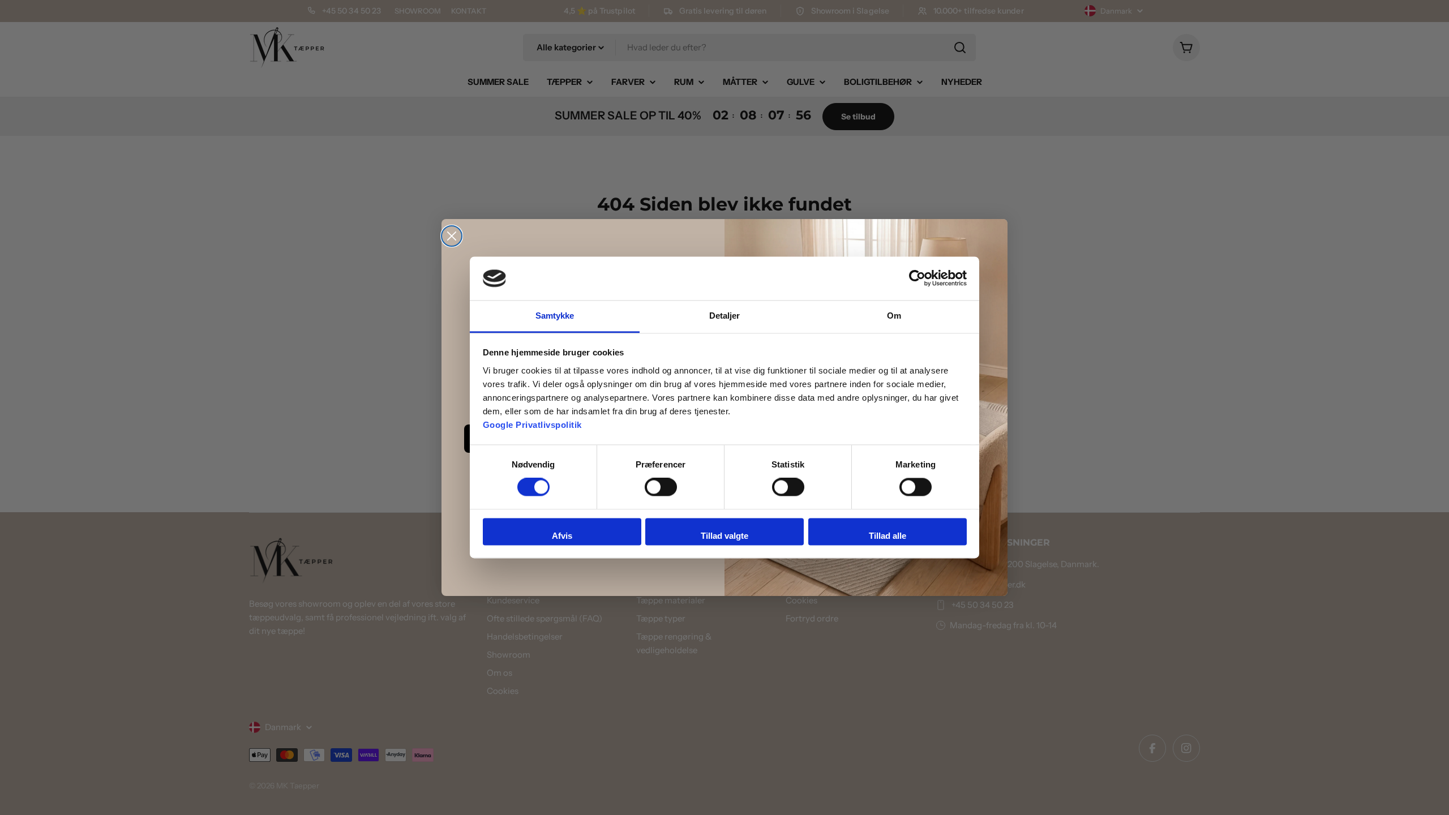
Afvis (562, 536)
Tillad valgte (724, 536)
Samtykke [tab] (555, 315)
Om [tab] (894, 315)
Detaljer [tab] (724, 315)
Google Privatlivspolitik (532, 425)
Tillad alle (887, 536)
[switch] (661, 487)
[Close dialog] (451, 236)
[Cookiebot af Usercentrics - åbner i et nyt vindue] (917, 278)
